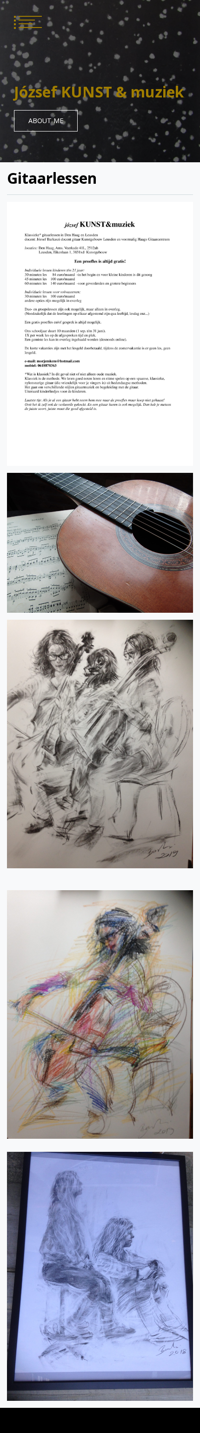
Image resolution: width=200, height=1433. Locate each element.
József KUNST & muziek (99, 92)
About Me (45, 120)
